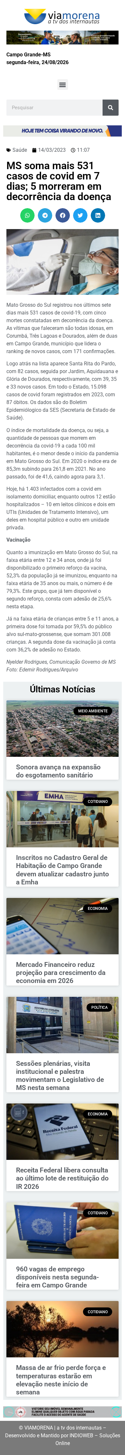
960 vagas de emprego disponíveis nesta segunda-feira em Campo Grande (57, 1277)
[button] (62, 84)
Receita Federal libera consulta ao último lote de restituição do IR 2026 (62, 1178)
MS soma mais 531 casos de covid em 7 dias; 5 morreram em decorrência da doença (58, 181)
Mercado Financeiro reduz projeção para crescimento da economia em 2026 (60, 973)
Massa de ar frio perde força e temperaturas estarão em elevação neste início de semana (61, 1380)
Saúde (20, 150)
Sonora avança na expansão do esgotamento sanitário (58, 771)
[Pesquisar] (111, 108)
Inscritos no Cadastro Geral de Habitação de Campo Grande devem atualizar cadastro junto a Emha (62, 870)
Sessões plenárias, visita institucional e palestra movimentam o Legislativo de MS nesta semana (60, 1076)
